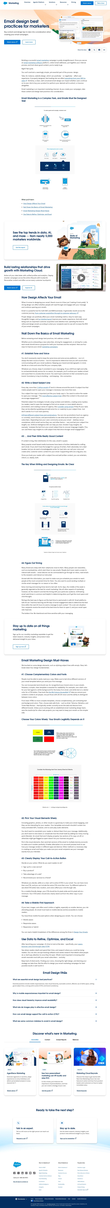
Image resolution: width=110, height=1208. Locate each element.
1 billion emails (42, 387)
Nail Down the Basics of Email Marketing (38, 207)
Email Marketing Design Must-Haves (36, 211)
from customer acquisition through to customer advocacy (55, 313)
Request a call (21, 1138)
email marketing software (33, 63)
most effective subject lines (52, 396)
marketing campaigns (50, 347)
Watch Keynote (82, 1091)
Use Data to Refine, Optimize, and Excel (37, 214)
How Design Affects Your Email (34, 204)
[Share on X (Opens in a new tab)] (94, 50)
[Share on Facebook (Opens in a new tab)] (99, 50)
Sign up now (20, 647)
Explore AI (28, 288)
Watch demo (11, 42)
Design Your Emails (81, 932)
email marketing (43, 60)
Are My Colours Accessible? (58, 692)
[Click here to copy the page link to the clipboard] (104, 50)
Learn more (29, 42)
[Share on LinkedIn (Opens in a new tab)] (89, 50)
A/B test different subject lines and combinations (39, 415)
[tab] (35, 1039)
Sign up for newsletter (67, 1138)
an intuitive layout (45, 319)
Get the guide (46, 1091)
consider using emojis (66, 407)
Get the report (20, 247)
